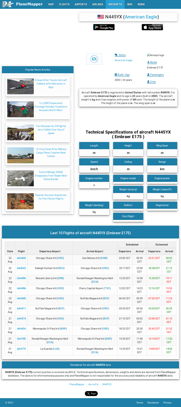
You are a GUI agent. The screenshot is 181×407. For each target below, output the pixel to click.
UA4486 (21, 278)
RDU (61, 268)
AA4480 (21, 298)
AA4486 (21, 288)
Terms (141, 402)
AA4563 (21, 268)
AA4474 (21, 318)
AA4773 (21, 348)
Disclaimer (155, 402)
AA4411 (21, 308)
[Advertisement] (128, 42)
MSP (63, 328)
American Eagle (141, 16)
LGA (56, 348)
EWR (60, 278)
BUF (106, 298)
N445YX (107, 384)
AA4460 (21, 258)
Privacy (169, 402)
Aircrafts (93, 384)
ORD (60, 258)
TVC (107, 288)
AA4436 (21, 328)
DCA (94, 281)
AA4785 (21, 338)
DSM (104, 258)
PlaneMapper (76, 384)
